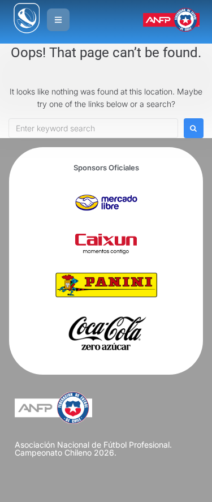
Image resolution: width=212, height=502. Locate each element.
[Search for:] (93, 128)
